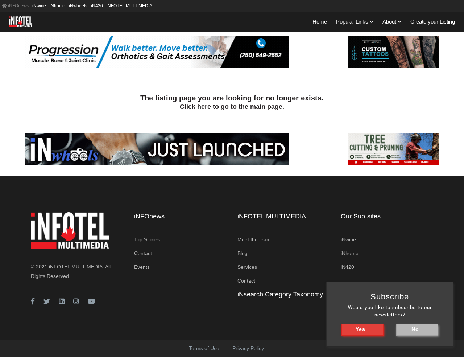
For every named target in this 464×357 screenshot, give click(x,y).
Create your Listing (432, 22)
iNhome (57, 5)
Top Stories (147, 239)
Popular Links (352, 22)
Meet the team (254, 239)
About (389, 22)
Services (247, 267)
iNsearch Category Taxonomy (280, 294)
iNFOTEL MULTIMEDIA (129, 5)
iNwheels (78, 5)
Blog (242, 253)
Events (142, 267)
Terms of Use (204, 348)
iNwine (39, 5)
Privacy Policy (248, 348)
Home (319, 22)
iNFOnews (18, 5)
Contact (143, 253)
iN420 (97, 5)
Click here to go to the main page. (232, 106)
